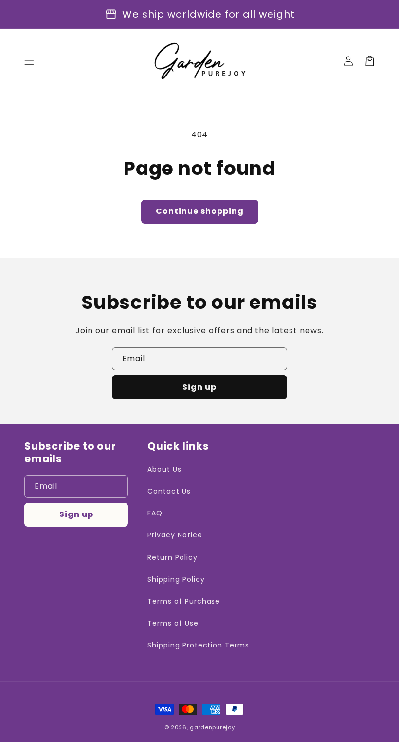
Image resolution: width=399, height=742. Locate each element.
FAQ (155, 513)
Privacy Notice (174, 535)
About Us (164, 469)
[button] (29, 61)
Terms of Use (173, 623)
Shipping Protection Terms (198, 645)
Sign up (199, 387)
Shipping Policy (175, 579)
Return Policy (172, 557)
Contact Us (169, 491)
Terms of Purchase (183, 601)
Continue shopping (200, 211)
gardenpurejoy (212, 727)
